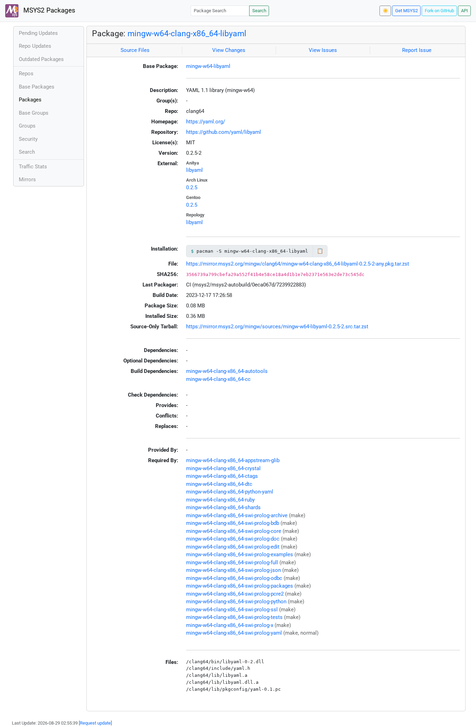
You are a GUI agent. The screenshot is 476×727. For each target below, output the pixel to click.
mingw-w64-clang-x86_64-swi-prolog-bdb (232, 523)
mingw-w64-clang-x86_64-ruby (220, 500)
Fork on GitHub (439, 10)
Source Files (135, 50)
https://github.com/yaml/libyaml (223, 132)
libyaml (194, 170)
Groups (27, 126)
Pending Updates (38, 33)
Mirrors (27, 179)
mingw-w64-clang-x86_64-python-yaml (229, 492)
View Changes (228, 50)
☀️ (385, 10)
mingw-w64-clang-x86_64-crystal (223, 468)
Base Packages (36, 87)
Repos (26, 73)
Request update (95, 723)
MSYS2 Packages (48, 10)
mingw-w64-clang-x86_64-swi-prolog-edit (232, 547)
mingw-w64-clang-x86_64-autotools (227, 371)
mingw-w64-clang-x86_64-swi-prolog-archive (236, 515)
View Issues (323, 50)
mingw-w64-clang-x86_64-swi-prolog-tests (234, 617)
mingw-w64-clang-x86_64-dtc (219, 484)
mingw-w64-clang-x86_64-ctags (222, 476)
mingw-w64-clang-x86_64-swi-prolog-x (229, 625)
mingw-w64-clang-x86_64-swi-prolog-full (232, 562)
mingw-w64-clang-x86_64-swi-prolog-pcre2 (235, 594)
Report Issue (416, 50)
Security (28, 139)
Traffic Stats (33, 166)
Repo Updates (35, 46)
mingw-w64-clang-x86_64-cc (218, 379)
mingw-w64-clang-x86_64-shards (223, 507)
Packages (30, 100)
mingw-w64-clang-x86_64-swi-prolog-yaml (234, 633)
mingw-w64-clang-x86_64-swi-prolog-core (233, 531)
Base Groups (33, 113)
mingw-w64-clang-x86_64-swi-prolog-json (233, 570)
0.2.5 (191, 187)
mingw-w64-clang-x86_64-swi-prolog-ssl (232, 609)
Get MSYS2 (406, 10)
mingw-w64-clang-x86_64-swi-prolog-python (236, 601)
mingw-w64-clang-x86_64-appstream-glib (232, 460)
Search (259, 10)
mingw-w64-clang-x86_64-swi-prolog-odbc (234, 578)
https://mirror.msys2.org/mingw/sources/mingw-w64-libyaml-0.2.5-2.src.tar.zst (277, 326)
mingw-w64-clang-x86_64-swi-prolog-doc (232, 539)
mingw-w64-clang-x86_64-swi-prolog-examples (239, 554)
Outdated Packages (41, 59)
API (464, 10)
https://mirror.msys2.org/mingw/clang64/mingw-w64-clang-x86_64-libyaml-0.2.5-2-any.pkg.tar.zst (297, 264)
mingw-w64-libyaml (208, 66)
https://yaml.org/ (205, 121)
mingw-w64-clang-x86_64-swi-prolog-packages (239, 586)
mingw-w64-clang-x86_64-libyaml (187, 33)
